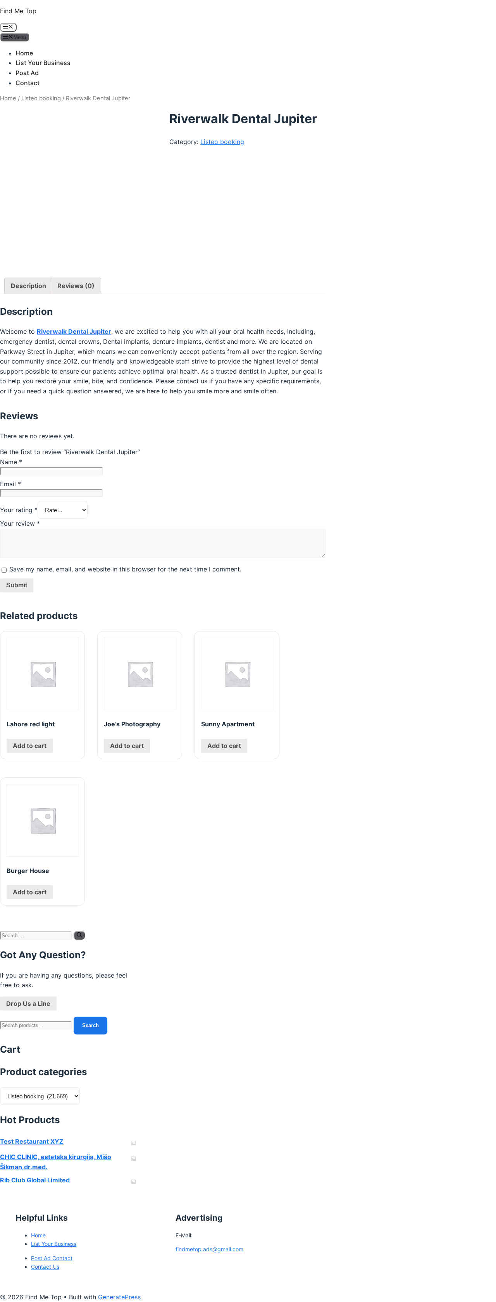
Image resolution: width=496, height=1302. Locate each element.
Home (24, 53)
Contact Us (45, 1266)
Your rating (19, 510)
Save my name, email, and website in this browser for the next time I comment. (125, 569)
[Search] (79, 935)
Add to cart (29, 746)
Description (28, 286)
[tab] (28, 286)
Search (90, 1025)
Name (11, 462)
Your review (20, 523)
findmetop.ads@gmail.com (209, 1249)
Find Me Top (18, 11)
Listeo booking (41, 98)
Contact (28, 83)
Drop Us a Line (28, 1003)
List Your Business (43, 63)
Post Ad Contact (51, 1258)
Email (10, 484)
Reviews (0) (76, 286)
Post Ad (27, 73)
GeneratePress (119, 1297)
